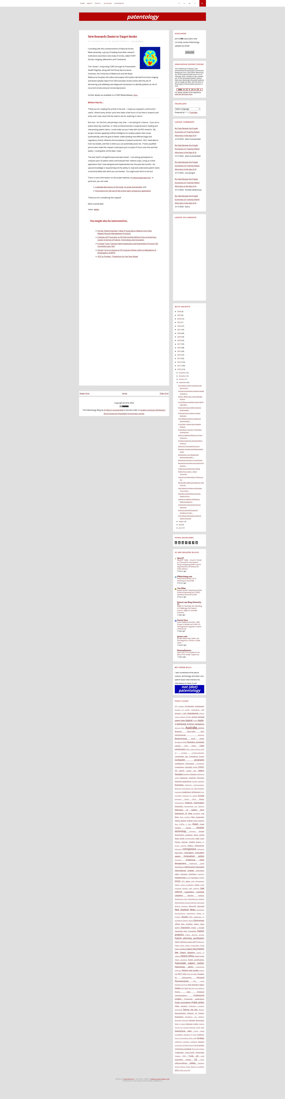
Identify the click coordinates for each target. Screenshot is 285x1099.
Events (201, 799)
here (135, 95)
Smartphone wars (184, 1031)
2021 (179, 329)
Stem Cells (193, 1038)
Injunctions (179, 853)
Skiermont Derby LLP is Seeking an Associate (186, 579)
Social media (199, 1031)
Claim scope (190, 749)
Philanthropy (179, 985)
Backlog (201, 728)
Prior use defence (198, 988)
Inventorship (180, 877)
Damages (179, 774)
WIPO (177, 1070)
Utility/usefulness (182, 1063)
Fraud (202, 824)
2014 (179, 355)
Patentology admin (185, 967)
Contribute (119, 3)
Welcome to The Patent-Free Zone (189, 446)
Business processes (195, 742)
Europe (201, 795)
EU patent (194, 796)
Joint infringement (197, 881)
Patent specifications (196, 960)
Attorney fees (180, 728)
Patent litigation (188, 952)
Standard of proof (190, 1035)
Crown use (192, 771)
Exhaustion (179, 806)
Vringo (188, 1067)
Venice (177, 1067)
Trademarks (180, 1052)
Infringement (190, 848)
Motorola (200, 906)
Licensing (200, 892)
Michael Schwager (182, 906)
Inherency (200, 849)
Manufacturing (193, 899)
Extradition (197, 814)
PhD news (198, 981)
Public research (182, 1006)
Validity (194, 1063)
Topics (97, 3)
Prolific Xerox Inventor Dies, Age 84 (189, 469)
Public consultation (183, 1002)
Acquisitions (196, 710)
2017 (179, 344)
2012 (179, 362)
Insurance (180, 860)
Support (201, 1042)
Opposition (186, 927)
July (180, 525)
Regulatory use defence (194, 1017)
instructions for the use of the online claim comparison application (123, 191)
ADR (202, 710)
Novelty (185, 917)
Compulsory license (196, 756)
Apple (195, 721)
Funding (180, 828)
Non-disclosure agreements (186, 913)
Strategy (200, 1038)
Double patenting (198, 781)
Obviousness (198, 920)
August (181, 521)
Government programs (184, 835)
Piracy (186, 985)
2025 (179, 315)
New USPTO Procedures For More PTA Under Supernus (188, 653)
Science (201, 1024)
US (197, 1059)
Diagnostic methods (188, 778)
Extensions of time (184, 813)
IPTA (184, 881)
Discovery (200, 778)
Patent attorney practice (195, 935)
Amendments (193, 713)
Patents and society (190, 970)
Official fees (180, 924)
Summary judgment (190, 1042)
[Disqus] (124, 290)
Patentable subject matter (189, 963)
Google (201, 831)
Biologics (201, 735)
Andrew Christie (186, 717)
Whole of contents (197, 1067)
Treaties (179, 1056)
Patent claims (180, 946)
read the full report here (183, 94)
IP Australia (193, 878)
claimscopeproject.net (141, 177)
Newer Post (84, 393)
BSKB (185, 742)
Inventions (193, 874)
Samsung (189, 1024)
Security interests (189, 1028)
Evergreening (180, 803)
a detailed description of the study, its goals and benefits (118, 187)
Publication (193, 1006)
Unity (202, 1056)
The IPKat (181, 588)
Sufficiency (179, 1042)
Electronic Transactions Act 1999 (186, 789)
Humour (185, 842)
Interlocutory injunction (194, 867)
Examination (199, 803)
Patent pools (199, 956)
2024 (179, 319)
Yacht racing (183, 1070)
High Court (200, 838)
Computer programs (189, 759)
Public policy (197, 1002)
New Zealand (182, 909)
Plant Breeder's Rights (196, 985)
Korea (198, 885)
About (89, 3)
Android (195, 717)
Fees (177, 824)
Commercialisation (198, 753)
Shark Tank (200, 1028)
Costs (195, 767)
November (182, 376)
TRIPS (185, 1056)
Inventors (201, 874)
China (196, 746)
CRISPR (182, 771)
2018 (179, 340)
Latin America (194, 888)
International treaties (185, 870)
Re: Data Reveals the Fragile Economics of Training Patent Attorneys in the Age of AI (187, 132)
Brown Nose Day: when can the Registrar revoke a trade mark (188, 640)
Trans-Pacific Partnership (194, 1052)
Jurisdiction (190, 885)
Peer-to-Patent (192, 974)
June (180, 528)
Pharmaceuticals (184, 981)
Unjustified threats (184, 1060)
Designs (193, 774)
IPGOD (178, 881)
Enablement (187, 792)
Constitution (200, 764)
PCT (180, 974)
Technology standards (183, 1049)
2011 (179, 366)
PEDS (184, 974)
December (182, 373)
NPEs (191, 917)
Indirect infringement (196, 846)
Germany (194, 831)
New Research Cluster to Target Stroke (112, 36)
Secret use (179, 1028)
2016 (179, 348)
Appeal (189, 720)
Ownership (179, 931)
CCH (188, 746)
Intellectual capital (196, 863)
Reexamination (181, 1013)
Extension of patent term (189, 810)
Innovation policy (194, 856)
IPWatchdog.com (184, 576)
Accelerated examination (194, 706)
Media (177, 903)
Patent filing (192, 949)
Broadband (179, 742)
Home (82, 3)
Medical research (185, 903)
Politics (178, 988)
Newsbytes (200, 910)
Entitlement (196, 792)
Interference (179, 867)
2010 (179, 369)
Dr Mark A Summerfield (113, 410)
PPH (183, 988)
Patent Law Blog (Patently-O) (189, 603)
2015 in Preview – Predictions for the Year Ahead (117, 256)
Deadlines (186, 774)
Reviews (192, 1020)
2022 (179, 326)
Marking (201, 899)
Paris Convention (190, 931)
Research (185, 1020)
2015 (179, 351)
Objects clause (188, 921)
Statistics (200, 1035)
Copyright (189, 767)
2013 (179, 358)
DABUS (201, 770)
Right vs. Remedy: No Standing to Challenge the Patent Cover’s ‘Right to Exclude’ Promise (189, 609)
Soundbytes (179, 1035)
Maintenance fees (181, 899)
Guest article (180, 838)
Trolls (192, 1056)
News (96, 210)
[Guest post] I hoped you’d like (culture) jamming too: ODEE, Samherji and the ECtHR (189, 592)
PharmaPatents (184, 650)
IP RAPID (201, 878)
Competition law (182, 756)
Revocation (200, 1020)
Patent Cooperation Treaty (194, 946)
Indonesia (179, 849)
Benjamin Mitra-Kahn (188, 731)
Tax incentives (199, 1045)
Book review (197, 739)
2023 (179, 322)
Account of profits (183, 710)
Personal (200, 977)
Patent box (200, 942)
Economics (180, 785)
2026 (179, 311)
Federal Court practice (195, 821)
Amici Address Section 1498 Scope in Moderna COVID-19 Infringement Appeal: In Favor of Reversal (189, 625)
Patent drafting (181, 949)
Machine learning (195, 895)
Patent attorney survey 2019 (186, 942)
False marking (185, 817)
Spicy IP (180, 558)
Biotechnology (183, 738)
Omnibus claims (193, 924)
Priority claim (186, 992)
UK (198, 1056)
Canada (179, 746)
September (182, 382)
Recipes (201, 1010)
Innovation (189, 852)
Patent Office (188, 955)
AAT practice (180, 706)
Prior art (188, 988)
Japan (188, 881)
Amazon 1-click (181, 713)
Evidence (189, 803)
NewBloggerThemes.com (160, 1079)
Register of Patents (195, 1013)
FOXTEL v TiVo (185, 824)
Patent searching (181, 960)
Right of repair (180, 1024)
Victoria (183, 1067)
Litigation (181, 895)
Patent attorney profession (189, 938)
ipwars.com (182, 636)
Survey (191, 1045)
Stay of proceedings (182, 1038)
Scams (196, 1024)
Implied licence (196, 842)
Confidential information (185, 764)
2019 (179, 337)
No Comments (138, 41)
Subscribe (189, 52)
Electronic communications (194, 785)
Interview (184, 874)
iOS (187, 878)
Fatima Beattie (181, 821)
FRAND (196, 824)
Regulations (180, 1017)
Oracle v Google (197, 928)
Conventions (180, 767)
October (181, 379)
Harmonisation (190, 839)
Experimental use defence (194, 806)
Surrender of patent (182, 1045)
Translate (193, 112)
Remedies (178, 1020)
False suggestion (197, 817)
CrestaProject (128, 1079)
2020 (179, 333)
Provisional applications (194, 999)
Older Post (164, 393)
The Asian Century (198, 1049)
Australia (191, 727)
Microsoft (193, 906)
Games (191, 828)
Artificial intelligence (195, 724)
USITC (202, 1060)
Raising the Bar (191, 1009)
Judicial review (180, 885)
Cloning (198, 749)
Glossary (108, 3)
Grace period (199, 835)
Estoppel (186, 796)
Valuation (201, 1063)
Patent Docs (182, 620)
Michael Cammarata (197, 903)
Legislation (190, 892)
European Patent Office (187, 799)
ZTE (189, 1070)
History (178, 842)
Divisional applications (183, 781)
